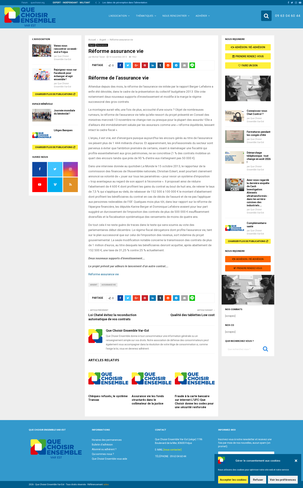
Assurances (102, 45)
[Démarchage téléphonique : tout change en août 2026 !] (234, 157)
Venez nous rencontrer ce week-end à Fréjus (65, 48)
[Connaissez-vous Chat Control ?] (234, 115)
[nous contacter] (172, 449)
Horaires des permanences (107, 439)
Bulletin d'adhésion (102, 444)
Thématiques (144, 15)
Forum (25, 2)
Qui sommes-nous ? (103, 454)
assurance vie (109, 285)
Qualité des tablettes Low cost (192, 315)
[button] (296, 460)
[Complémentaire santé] (234, 227)
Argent (92, 45)
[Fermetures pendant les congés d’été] (234, 136)
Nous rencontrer (174, 15)
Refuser (258, 479)
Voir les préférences (283, 479)
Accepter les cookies (233, 479)
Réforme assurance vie (103, 274)
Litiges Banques (63, 130)
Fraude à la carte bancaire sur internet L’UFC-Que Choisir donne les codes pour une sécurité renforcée (194, 401)
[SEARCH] (265, 349)
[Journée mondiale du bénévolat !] (41, 115)
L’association (118, 15)
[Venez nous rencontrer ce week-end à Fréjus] (41, 50)
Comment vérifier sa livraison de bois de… (123, 2)
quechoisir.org (38, 2)
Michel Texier (98, 57)
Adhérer (201, 15)
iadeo (106, 484)
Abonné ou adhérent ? (104, 449)
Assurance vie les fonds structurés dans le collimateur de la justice (148, 399)
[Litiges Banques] (41, 135)
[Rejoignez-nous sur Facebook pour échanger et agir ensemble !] (41, 74)
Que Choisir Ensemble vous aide (109, 458)
